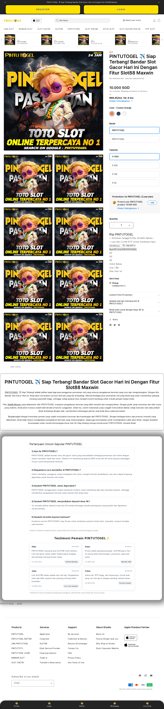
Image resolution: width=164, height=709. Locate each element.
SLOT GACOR (44, 29)
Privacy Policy (74, 658)
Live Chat (147, 706)
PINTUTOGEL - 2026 (11, 604)
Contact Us (73, 648)
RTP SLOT (150, 29)
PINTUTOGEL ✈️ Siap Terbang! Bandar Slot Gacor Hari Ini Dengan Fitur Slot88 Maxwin (82, 2)
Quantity (113, 219)
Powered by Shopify (144, 689)
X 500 (115, 165)
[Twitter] (115, 325)
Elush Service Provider (50, 648)
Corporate (44, 639)
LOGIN (121, 9)
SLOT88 (59, 29)
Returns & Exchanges (77, 644)
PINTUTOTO (17, 648)
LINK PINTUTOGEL (20, 644)
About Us (100, 634)
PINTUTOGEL (74, 29)
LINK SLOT (9, 29)
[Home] (13, 20)
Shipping (124, 91)
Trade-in (43, 658)
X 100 (114, 174)
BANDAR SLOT (26, 29)
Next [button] (159, 2)
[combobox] (82, 20)
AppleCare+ (45, 634)
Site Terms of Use (76, 663)
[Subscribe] (51, 683)
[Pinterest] (119, 325)
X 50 (114, 183)
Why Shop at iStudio (105, 644)
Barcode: (129, 78)
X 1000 (115, 156)
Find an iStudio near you (107, 639)
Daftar (82, 706)
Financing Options (48, 653)
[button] (9, 29)
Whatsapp (114, 706)
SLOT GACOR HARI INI (130, 29)
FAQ (70, 653)
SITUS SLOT (109, 29)
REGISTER (43, 9)
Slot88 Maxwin (14, 404)
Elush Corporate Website (107, 648)
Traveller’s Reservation (50, 663)
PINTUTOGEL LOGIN (21, 653)
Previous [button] (5, 2)
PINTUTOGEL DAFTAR (22, 639)
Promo (16, 706)
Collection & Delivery (77, 639)
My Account (73, 634)
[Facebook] (111, 325)
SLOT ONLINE (91, 29)
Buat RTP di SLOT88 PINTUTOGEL (123, 249)
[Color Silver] (125, 114)
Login (49, 706)
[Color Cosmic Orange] (111, 113)
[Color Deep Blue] (118, 114)
